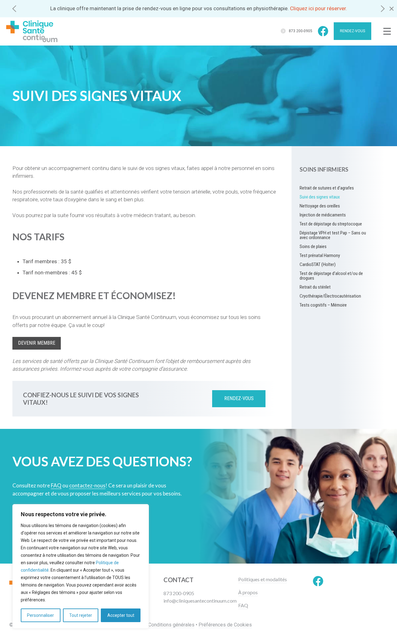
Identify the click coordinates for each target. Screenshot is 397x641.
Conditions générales (171, 625)
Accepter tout (120, 615)
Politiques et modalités (262, 579)
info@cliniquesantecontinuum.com (200, 601)
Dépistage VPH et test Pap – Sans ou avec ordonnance (333, 235)
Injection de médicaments (323, 215)
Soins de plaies (313, 246)
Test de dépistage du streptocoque (331, 224)
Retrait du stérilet (315, 287)
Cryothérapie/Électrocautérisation (330, 296)
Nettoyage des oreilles (320, 206)
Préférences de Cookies (225, 625)
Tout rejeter (80, 615)
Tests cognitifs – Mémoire (323, 305)
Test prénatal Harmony (320, 255)
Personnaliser (40, 615)
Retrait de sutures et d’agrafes (327, 188)
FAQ (243, 605)
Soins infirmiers (324, 169)
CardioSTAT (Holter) (318, 264)
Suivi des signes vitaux (320, 197)
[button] (14, 8)
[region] (80, 566)
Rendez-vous (352, 31)
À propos (248, 592)
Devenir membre (36, 343)
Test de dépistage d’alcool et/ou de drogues (331, 276)
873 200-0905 (300, 31)
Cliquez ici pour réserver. (318, 8)
